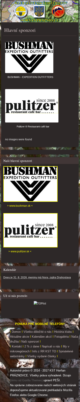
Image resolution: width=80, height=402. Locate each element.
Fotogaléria (61, 336)
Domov (16, 331)
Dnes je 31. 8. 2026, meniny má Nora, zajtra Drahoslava (37, 277)
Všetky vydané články (41, 356)
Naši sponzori (30, 341)
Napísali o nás (51, 346)
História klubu (63, 331)
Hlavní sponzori (20, 30)
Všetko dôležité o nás (38, 331)
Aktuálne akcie (19, 336)
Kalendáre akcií (42, 336)
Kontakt (17, 346)
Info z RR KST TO (43, 351)
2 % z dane (32, 346)
